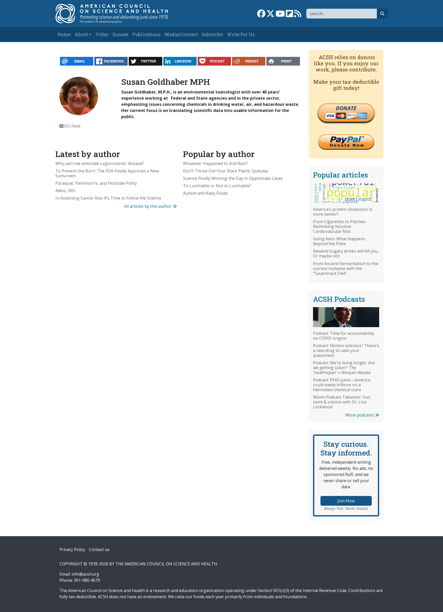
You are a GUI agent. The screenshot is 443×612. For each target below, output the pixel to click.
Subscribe (212, 34)
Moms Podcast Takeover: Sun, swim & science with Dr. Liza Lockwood (342, 402)
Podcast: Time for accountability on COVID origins (343, 335)
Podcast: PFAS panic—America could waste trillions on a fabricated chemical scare (341, 384)
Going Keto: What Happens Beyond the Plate (339, 241)
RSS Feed (71, 126)
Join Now (346, 501)
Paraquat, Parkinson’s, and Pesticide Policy (96, 183)
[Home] (117, 13)
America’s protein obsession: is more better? (342, 211)
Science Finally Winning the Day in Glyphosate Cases (233, 178)
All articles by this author (148, 206)
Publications (146, 34)
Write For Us (241, 34)
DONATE (346, 108)
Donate (120, 34)
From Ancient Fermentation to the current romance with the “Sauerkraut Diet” (345, 268)
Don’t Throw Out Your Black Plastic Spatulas (225, 171)
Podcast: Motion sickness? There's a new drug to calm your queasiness (346, 350)
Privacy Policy (72, 549)
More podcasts (360, 415)
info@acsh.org (85, 574)
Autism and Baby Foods (205, 193)
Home (64, 34)
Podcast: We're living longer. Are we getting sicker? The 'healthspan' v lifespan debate (344, 367)
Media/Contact (181, 34)
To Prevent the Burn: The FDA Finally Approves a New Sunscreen (107, 173)
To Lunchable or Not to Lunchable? (217, 186)
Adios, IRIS (65, 190)
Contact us (99, 549)
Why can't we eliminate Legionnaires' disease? (99, 163)
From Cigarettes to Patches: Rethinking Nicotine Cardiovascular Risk (339, 226)
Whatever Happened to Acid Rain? (215, 163)
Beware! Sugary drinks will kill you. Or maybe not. (346, 253)
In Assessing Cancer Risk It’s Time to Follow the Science (108, 198)
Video (102, 34)
